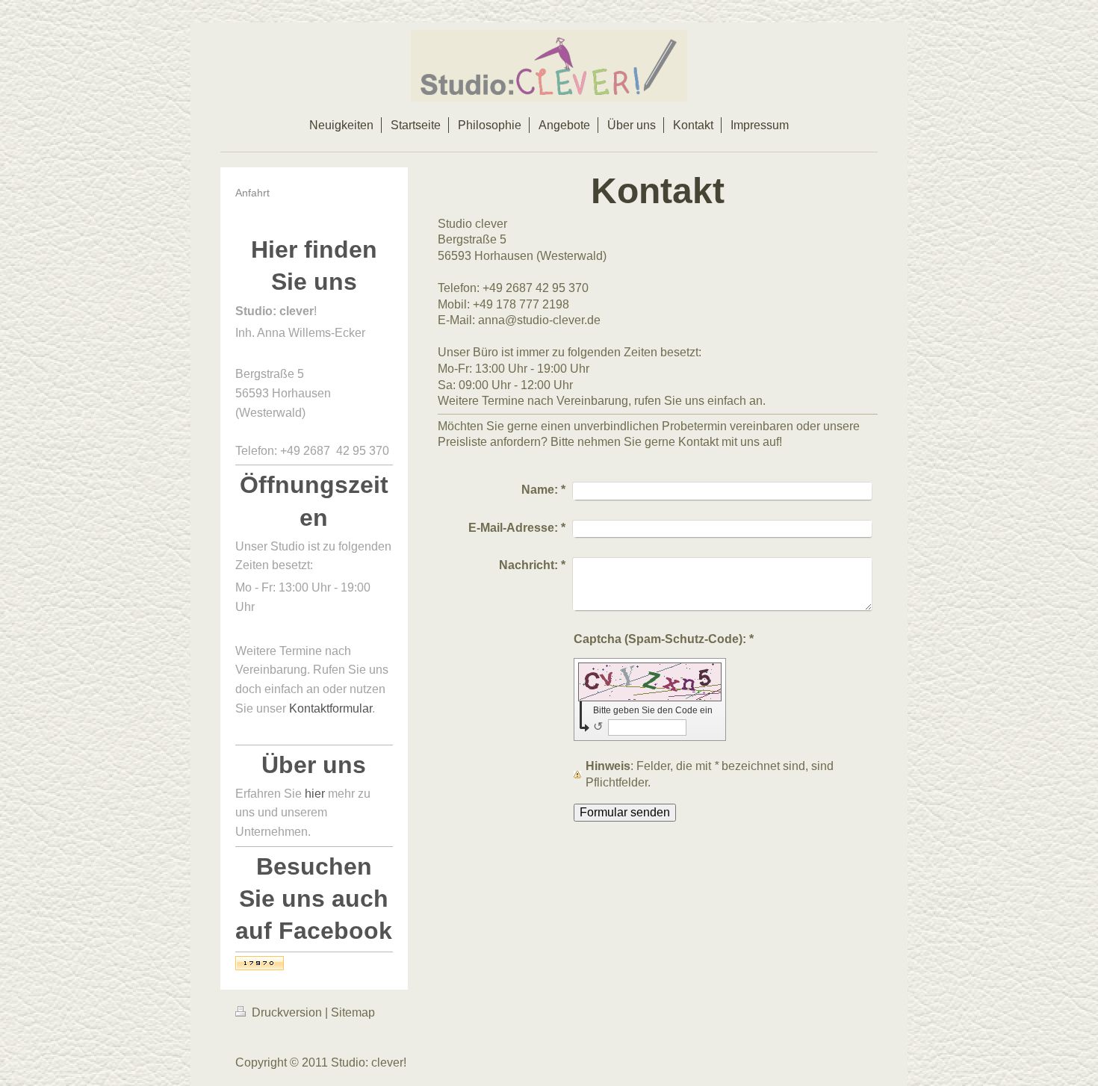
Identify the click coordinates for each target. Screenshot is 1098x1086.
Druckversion (287, 1012)
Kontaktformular (330, 708)
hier (315, 793)
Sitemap (353, 1012)
